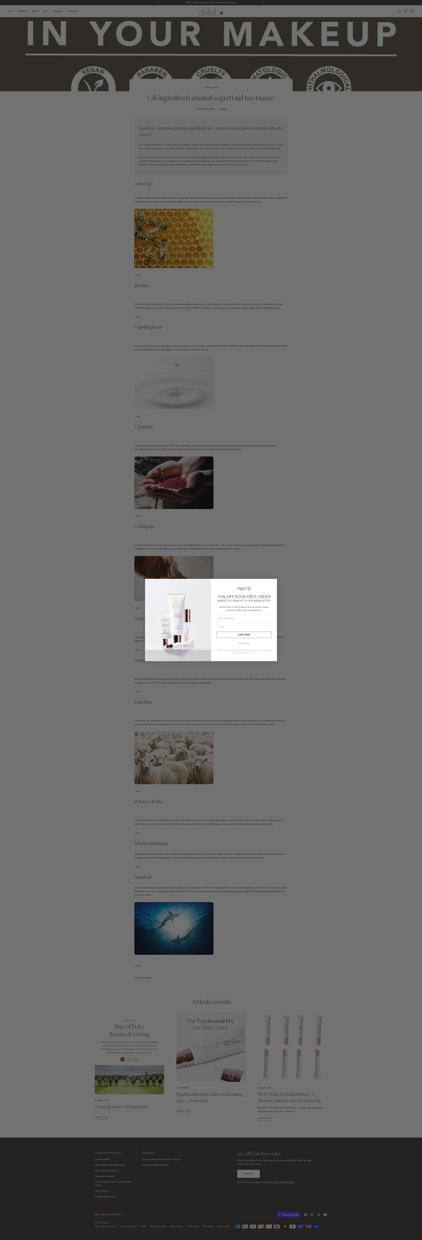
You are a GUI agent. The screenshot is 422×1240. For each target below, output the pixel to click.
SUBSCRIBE (244, 634)
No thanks (244, 643)
